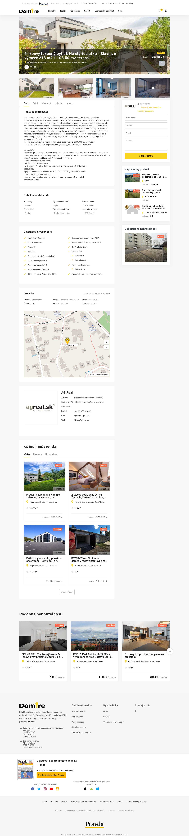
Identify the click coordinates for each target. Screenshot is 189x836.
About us (58, 810)
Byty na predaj (77, 717)
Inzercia (64, 802)
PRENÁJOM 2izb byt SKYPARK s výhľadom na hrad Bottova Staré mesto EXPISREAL (92, 655)
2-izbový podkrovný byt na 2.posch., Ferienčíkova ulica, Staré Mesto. (87, 496)
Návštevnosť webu (107, 802)
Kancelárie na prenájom (81, 732)
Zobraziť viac (66, 592)
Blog (131, 3)
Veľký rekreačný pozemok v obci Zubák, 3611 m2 (154, 177)
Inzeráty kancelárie (146, 111)
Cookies (112, 810)
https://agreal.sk (81, 420)
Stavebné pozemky (79, 727)
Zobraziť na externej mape (96, 294)
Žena (96, 3)
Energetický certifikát (104, 11)
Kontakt (69, 103)
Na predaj (37, 454)
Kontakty (54, 802)
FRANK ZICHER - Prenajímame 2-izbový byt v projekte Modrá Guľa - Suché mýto (42, 655)
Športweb (72, 3)
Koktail (84, 3)
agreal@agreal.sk (82, 415)
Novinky (51, 11)
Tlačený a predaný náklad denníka (83, 802)
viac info (124, 834)
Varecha (102, 3)
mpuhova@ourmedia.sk (33, 747)
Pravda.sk (31, 722)
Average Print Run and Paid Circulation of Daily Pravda (85, 810)
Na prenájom (51, 454)
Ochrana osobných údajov (113, 722)
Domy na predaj (78, 722)
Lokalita (58, 103)
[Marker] (65, 338)
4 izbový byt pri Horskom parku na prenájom (144, 655)
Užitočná (116, 3)
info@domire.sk (29, 737)
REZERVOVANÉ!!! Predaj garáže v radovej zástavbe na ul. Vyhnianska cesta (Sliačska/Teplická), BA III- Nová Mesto (88, 559)
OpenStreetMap (102, 374)
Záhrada (109, 3)
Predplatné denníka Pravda (51, 775)
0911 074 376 (28, 734)
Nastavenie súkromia (126, 810)
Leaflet (92, 374)
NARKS (87, 11)
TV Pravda (124, 3)
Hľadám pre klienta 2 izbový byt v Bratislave (153, 207)
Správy (65, 3)
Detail (35, 103)
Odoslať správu (146, 156)
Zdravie (90, 3)
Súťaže (120, 802)
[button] (106, 347)
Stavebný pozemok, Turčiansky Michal (152, 191)
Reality (63, 11)
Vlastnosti (46, 103)
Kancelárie (75, 11)
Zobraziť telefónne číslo (151, 107)
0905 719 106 (28, 745)
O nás (120, 11)
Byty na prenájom (79, 711)
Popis (26, 103)
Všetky (27, 454)
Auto (78, 3)
